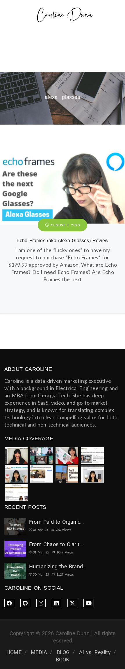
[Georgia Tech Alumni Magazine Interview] (92, 455)
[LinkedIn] (56, 603)
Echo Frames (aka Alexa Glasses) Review (63, 240)
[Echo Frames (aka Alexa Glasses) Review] (62, 151)
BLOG (63, 652)
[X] (72, 603)
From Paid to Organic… (56, 522)
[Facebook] (9, 603)
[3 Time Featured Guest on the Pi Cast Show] (41, 455)
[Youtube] (88, 603)
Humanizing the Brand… (57, 566)
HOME (14, 652)
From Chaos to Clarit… (56, 544)
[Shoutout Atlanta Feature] (16, 455)
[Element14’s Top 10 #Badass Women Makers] (16, 474)
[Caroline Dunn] (64, 15)
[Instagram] (41, 603)
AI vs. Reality (95, 652)
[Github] (25, 603)
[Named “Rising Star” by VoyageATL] (92, 474)
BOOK (62, 659)
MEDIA (39, 652)
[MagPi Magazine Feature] (67, 455)
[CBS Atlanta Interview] (41, 474)
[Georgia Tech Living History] (16, 492)
